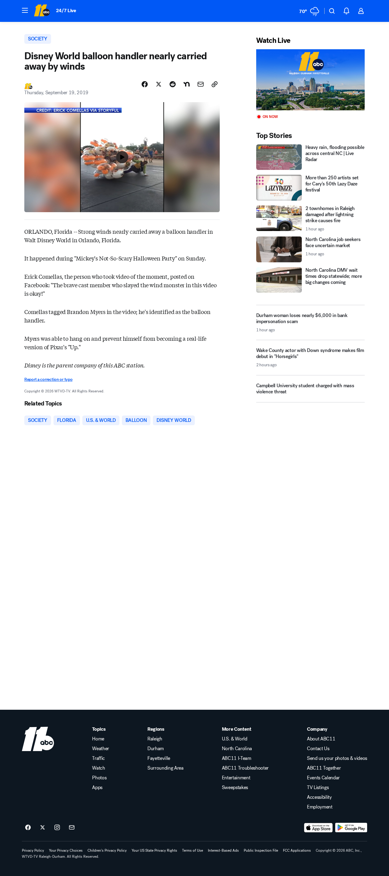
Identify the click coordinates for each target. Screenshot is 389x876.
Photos (99, 777)
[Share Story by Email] (200, 84)
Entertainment (236, 777)
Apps (97, 787)
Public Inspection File (261, 850)
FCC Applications (297, 850)
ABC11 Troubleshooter (245, 768)
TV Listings (318, 787)
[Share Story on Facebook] (144, 84)
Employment (319, 807)
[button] (25, 10)
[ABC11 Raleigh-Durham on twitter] (42, 828)
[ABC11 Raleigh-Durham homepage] (42, 11)
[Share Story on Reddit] (172, 84)
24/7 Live (66, 10)
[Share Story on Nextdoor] (186, 84)
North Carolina (237, 748)
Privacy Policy (33, 850)
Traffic (98, 758)
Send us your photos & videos (337, 758)
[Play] (310, 79)
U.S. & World (234, 738)
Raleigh (154, 738)
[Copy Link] (214, 84)
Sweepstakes (235, 787)
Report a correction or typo (48, 379)
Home (98, 738)
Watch (98, 768)
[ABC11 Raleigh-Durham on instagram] (57, 828)
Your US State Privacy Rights (154, 850)
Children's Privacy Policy (107, 850)
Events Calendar (323, 777)
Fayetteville (158, 758)
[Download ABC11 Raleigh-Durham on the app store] (318, 828)
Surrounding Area (165, 768)
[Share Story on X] (158, 84)
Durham (155, 748)
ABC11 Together (324, 768)
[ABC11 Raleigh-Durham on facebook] (28, 828)
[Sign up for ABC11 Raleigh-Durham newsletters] (72, 828)
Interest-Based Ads (223, 850)
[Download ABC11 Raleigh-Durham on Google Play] (351, 828)
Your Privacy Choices (66, 850)
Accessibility (319, 797)
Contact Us (318, 748)
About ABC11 (321, 738)
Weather (100, 748)
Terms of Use (192, 850)
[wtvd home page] (38, 739)
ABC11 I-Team (236, 758)
